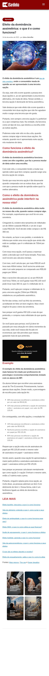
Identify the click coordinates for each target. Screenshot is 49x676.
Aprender (8, 19)
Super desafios (33, 562)
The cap (23, 562)
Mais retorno (14, 562)
